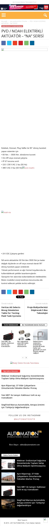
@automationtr (24, 419)
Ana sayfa (4, 21)
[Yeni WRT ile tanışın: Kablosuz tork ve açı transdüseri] (8, 334)
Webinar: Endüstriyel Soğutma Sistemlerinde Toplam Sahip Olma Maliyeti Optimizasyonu (22, 377)
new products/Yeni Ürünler (18, 21)
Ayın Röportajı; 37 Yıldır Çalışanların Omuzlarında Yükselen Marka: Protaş (19, 386)
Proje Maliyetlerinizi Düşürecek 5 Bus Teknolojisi (37, 310)
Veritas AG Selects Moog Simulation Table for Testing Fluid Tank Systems (11, 311)
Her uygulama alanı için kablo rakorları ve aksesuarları (22, 343)
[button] (45, 15)
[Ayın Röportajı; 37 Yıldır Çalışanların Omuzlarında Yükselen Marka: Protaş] (8, 477)
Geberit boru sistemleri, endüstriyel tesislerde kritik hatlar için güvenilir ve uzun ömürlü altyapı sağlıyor (39, 347)
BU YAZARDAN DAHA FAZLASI (33, 325)
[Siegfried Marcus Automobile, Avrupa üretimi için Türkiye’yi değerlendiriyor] (8, 504)
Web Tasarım (22, 520)
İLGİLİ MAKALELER (11, 325)
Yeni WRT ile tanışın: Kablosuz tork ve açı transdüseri (7, 343)
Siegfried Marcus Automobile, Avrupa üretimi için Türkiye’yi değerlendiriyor (23, 406)
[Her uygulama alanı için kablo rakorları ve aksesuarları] (24, 334)
